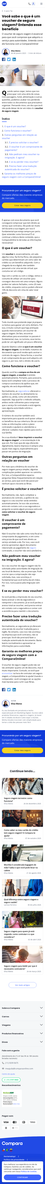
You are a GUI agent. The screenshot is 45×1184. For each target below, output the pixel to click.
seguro (33, 548)
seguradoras (24, 391)
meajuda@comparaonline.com (19, 1068)
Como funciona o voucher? (17, 130)
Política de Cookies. (29, 1171)
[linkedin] (14, 59)
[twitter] (9, 59)
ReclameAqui (9, 1156)
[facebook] (3, 59)
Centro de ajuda (8, 1074)
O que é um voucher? (15, 126)
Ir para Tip (8, 11)
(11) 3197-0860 (12, 1080)
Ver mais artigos (22, 985)
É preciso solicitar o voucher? (24, 142)
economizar (7, 673)
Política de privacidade (14, 1160)
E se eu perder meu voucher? (23, 161)
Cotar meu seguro (22, 205)
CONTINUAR (22, 1177)
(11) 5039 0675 (11, 1063)
